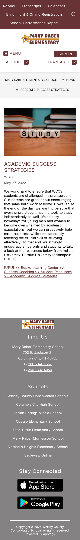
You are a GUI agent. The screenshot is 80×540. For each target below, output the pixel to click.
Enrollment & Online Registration (34, 14)
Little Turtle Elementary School (38, 430)
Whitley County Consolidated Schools (37, 396)
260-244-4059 (40, 370)
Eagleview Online (38, 455)
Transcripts (31, 6)
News (70, 80)
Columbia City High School (38, 404)
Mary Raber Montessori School (38, 438)
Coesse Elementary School (38, 421)
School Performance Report (34, 23)
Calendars (56, 6)
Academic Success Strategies (44, 90)
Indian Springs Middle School (38, 413)
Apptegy (49, 534)
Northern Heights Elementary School (38, 447)
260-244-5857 (40, 364)
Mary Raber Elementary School (31, 80)
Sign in (65, 54)
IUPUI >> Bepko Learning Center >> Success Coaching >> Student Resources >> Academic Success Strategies (38, 271)
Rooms (9, 6)
